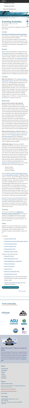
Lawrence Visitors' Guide (10, 238)
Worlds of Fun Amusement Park (11, 271)
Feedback (3, 375)
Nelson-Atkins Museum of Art (11, 258)
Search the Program (18, 15)
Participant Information (4, 17)
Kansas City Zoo (8, 269)
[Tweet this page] (27, 24)
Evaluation (3, 377)
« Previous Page (22, 291)
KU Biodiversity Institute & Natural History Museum (16, 241)
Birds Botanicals (8, 276)
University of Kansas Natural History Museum (16, 173)
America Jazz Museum (9, 263)
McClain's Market (16, 134)
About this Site (4, 368)
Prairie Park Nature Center (10, 243)
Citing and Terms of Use (6, 383)
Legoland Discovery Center (10, 274)
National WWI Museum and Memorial (13, 261)
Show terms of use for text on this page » (8, 389)
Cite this (6, 25)
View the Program (9, 15)
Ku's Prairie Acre (6, 53)
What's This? (3, 403)
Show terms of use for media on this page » (9, 391)
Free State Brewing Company (11, 175)
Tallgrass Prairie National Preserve (12, 282)
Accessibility (4, 370)
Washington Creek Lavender (11, 251)
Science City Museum (9, 266)
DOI (3, 25)
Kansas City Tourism (9, 256)
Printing (3, 372)
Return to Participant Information (10, 287)
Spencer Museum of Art (9, 249)
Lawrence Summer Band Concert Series (13, 199)
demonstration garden (22, 58)
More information (4, 393)
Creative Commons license (20, 385)
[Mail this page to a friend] (27, 26)
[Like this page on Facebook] (27, 19)
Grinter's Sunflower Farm (10, 246)
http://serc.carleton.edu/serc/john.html (11, 162)
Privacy (3, 374)
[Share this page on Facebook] (27, 21)
